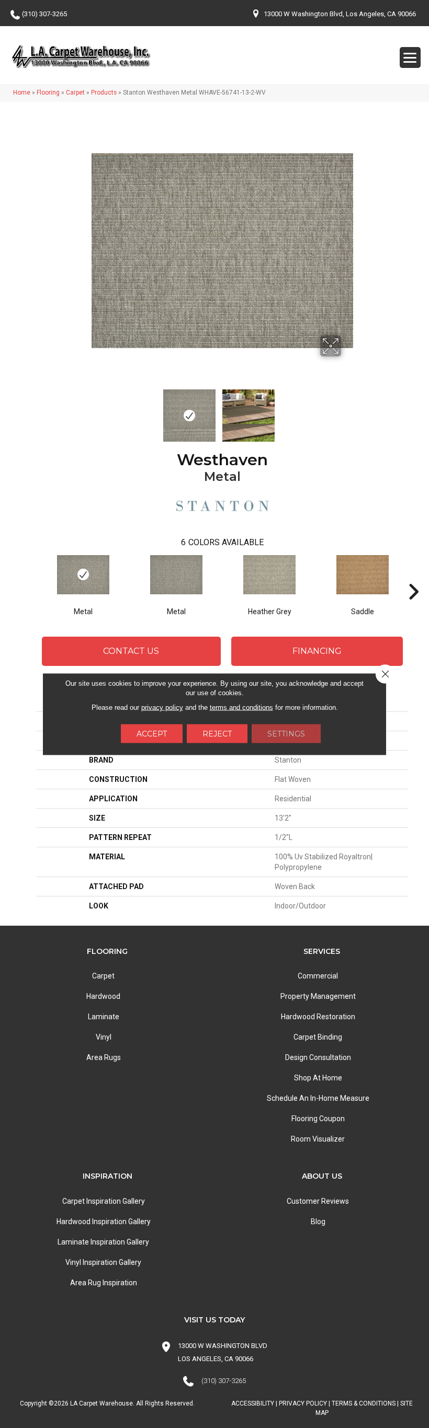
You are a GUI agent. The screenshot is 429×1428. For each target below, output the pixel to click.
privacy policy (162, 707)
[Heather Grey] (269, 574)
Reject (217, 734)
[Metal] (83, 574)
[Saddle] (362, 574)
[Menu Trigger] (410, 57)
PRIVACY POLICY (303, 1403)
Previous (97, 410)
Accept (152, 734)
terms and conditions (241, 707)
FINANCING (317, 651)
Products (104, 92)
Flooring (48, 92)
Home (21, 92)
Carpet (75, 92)
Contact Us (131, 651)
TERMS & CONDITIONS (364, 1403)
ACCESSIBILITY (252, 1403)
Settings (286, 734)
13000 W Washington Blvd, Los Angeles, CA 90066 (340, 14)
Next (348, 410)
